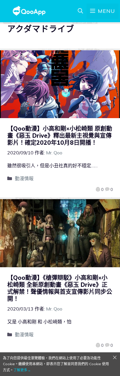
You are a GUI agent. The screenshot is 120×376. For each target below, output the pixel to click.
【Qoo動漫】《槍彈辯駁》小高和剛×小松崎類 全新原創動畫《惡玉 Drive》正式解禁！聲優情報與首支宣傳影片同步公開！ (59, 288)
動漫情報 (24, 178)
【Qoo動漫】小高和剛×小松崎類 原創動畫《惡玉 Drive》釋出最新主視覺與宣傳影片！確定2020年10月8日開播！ (59, 135)
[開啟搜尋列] (80, 11)
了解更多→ (22, 370)
